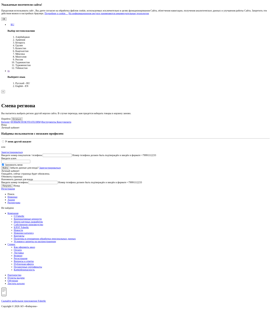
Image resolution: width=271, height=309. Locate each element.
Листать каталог (16, 283)
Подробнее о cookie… (56, 13)
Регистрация (8, 188)
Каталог (5, 122)
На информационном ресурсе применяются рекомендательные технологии (109, 13)
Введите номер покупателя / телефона (21, 155)
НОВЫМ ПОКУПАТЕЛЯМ (26, 122)
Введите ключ (8, 158)
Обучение (13, 280)
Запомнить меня (13, 164)
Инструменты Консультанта (56, 122)
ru (9, 70)
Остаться (16, 119)
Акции (11, 199)
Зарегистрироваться (12, 152)
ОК (4, 19)
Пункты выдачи (16, 278)
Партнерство (14, 275)
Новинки (12, 197)
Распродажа (14, 202)
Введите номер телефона (14, 182)
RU (12, 24)
